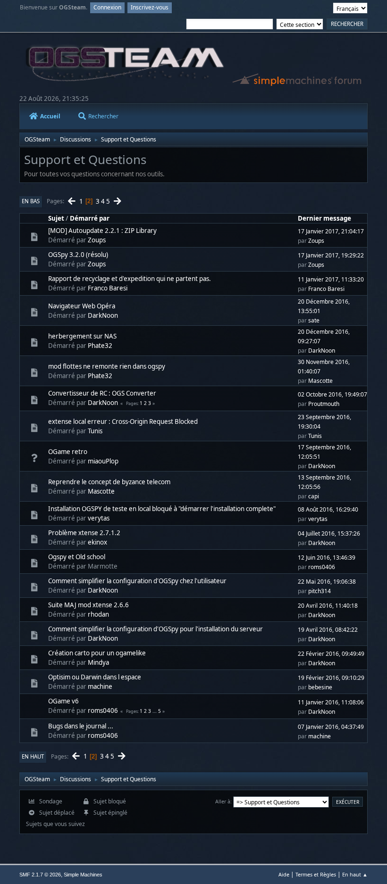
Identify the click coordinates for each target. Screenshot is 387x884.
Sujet (56, 218)
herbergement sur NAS (82, 336)
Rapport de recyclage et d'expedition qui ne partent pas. (129, 278)
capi (313, 496)
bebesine (320, 687)
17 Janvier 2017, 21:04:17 (331, 231)
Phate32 (100, 345)
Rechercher (103, 116)
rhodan (98, 614)
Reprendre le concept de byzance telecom (109, 482)
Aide (283, 874)
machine (100, 686)
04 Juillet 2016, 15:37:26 (329, 533)
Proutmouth (323, 404)
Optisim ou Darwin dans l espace (94, 677)
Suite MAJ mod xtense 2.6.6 (88, 605)
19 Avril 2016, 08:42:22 (328, 630)
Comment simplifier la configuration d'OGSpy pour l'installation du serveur (155, 629)
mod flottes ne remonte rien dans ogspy (106, 366)
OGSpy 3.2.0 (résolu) (78, 254)
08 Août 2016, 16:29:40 (328, 509)
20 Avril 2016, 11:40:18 (328, 606)
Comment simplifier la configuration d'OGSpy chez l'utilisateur (137, 581)
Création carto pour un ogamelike (97, 653)
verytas (98, 518)
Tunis (95, 431)
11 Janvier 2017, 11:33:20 (331, 279)
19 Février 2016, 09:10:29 (331, 678)
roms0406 (321, 567)
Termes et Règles (315, 874)
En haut (33, 756)
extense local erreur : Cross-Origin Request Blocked (123, 421)
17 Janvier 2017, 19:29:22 (331, 255)
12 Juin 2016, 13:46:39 (326, 558)
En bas (31, 201)
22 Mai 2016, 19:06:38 (327, 582)
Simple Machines (83, 874)
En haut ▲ (355, 874)
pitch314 (319, 591)
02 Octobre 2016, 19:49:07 (332, 394)
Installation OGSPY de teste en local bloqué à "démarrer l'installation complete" (162, 508)
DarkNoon (103, 315)
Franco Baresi (107, 288)
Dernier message (324, 218)
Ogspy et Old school (76, 557)
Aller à (222, 801)
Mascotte (320, 381)
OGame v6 (63, 701)
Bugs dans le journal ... (80, 726)
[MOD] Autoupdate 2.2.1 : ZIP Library (102, 230)
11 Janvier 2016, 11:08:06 (331, 702)
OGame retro (67, 451)
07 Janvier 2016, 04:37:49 (331, 727)
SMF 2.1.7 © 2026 (40, 874)
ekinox (97, 542)
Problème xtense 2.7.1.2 (84, 533)
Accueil (50, 116)
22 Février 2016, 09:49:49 (331, 654)
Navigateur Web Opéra (81, 306)
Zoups (97, 240)
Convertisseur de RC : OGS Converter (102, 393)
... (155, 711)
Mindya (98, 662)
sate (314, 320)
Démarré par (89, 218)
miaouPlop (103, 461)
